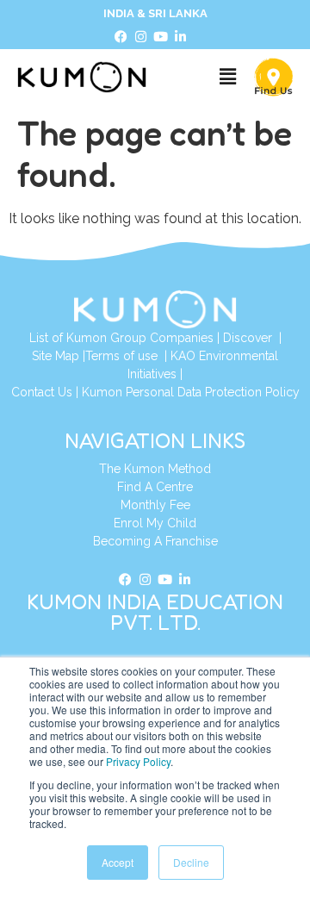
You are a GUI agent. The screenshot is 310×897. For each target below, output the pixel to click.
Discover (247, 338)
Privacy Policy (138, 761)
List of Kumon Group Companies (121, 338)
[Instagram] (141, 37)
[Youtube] (161, 37)
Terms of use (123, 356)
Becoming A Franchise (155, 541)
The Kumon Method (155, 469)
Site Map (55, 356)
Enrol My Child (155, 523)
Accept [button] (117, 862)
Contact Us (41, 392)
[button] (227, 77)
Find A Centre (155, 487)
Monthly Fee (155, 505)
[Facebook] (121, 37)
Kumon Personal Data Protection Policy (191, 392)
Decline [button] (191, 862)
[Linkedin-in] (181, 37)
